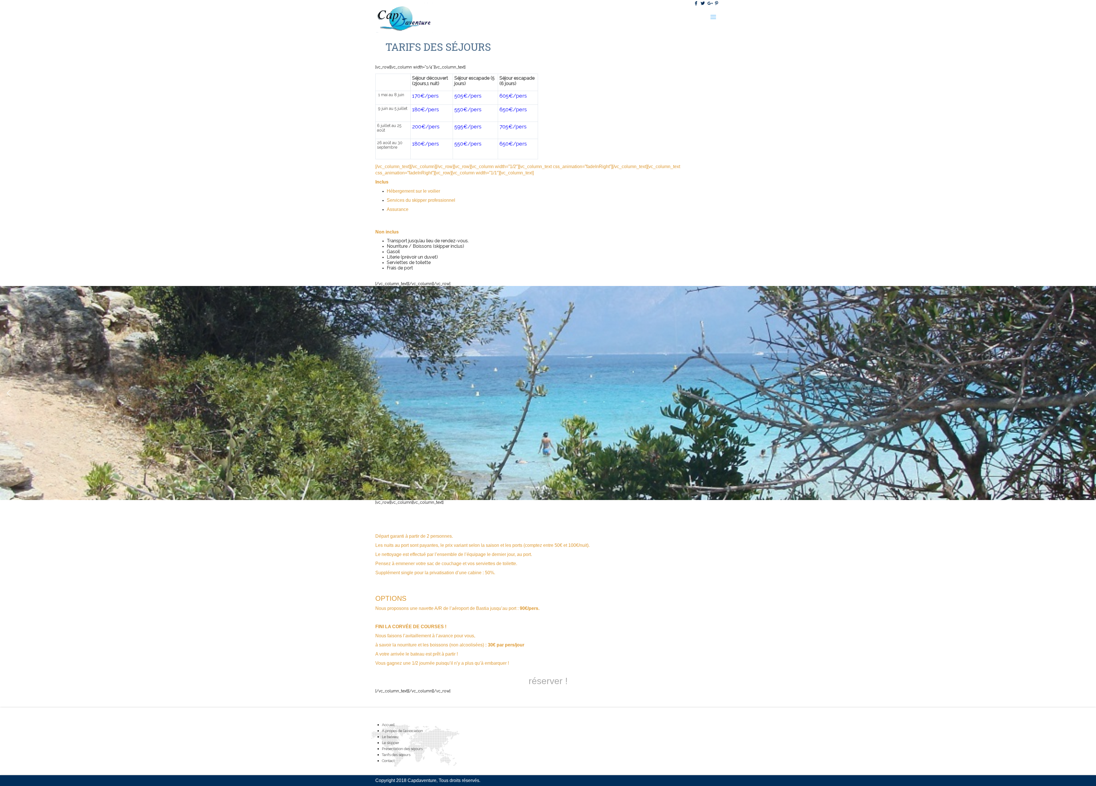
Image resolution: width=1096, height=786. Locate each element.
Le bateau (390, 737)
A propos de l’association (402, 731)
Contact (388, 761)
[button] (8, 393)
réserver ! (548, 681)
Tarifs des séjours (396, 755)
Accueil (388, 725)
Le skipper (390, 743)
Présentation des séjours (402, 749)
